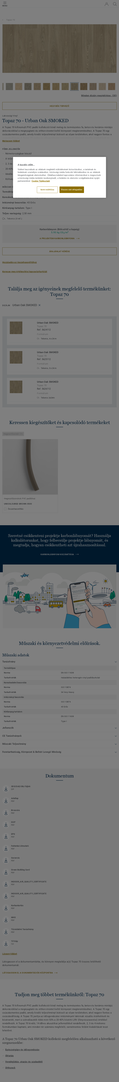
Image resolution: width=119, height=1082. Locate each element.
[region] (59, 177)
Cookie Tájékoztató (41, 181)
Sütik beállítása (47, 189)
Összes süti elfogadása (71, 189)
